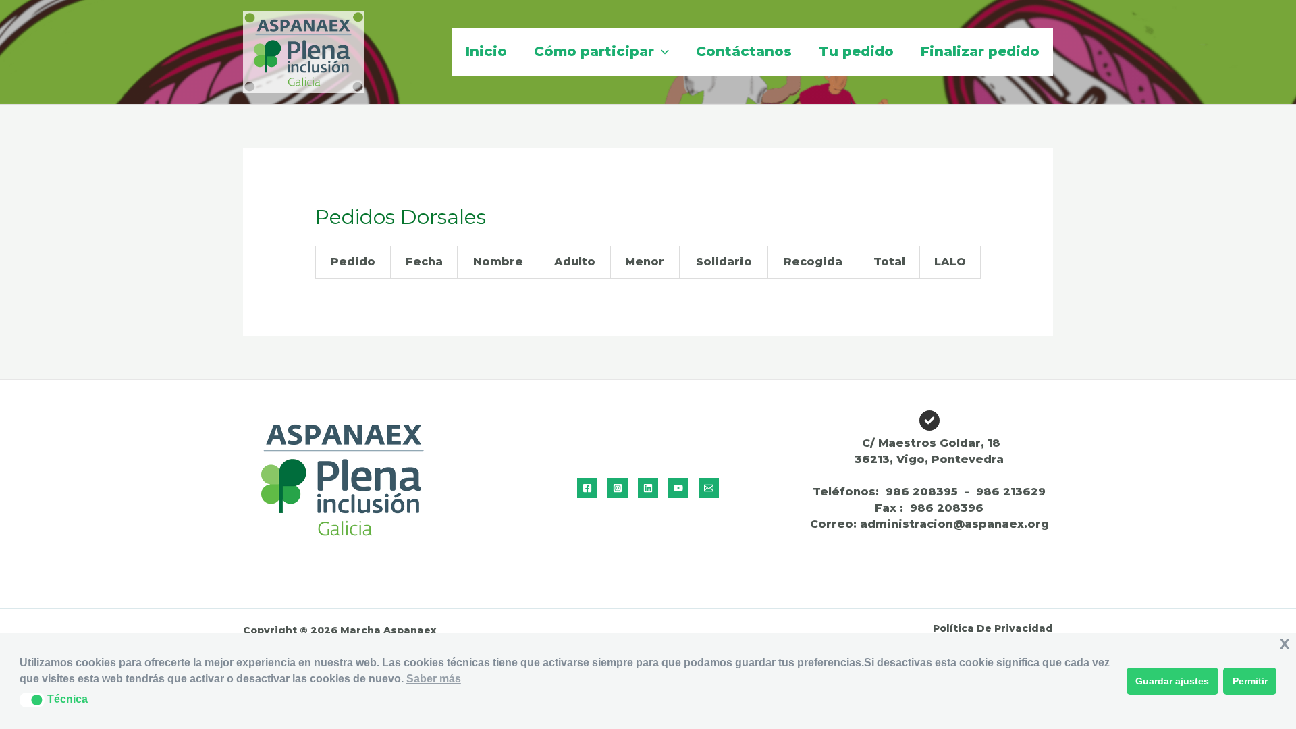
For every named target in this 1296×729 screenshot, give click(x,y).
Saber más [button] (433, 678)
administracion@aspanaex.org (954, 524)
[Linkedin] (648, 488)
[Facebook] (587, 488)
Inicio (486, 51)
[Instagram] (618, 488)
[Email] (709, 488)
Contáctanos (744, 51)
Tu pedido (856, 51)
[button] (661, 51)
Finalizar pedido (980, 51)
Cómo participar (594, 51)
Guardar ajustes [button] (1172, 681)
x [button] (1284, 643)
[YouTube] (678, 488)
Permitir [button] (1250, 681)
